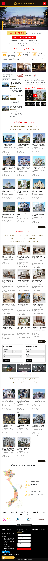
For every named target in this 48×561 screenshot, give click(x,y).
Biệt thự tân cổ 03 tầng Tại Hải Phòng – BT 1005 (16, 107)
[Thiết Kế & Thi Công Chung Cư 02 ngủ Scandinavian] (39, 321)
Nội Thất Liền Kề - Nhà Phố (30, 238)
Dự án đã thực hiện (24, 375)
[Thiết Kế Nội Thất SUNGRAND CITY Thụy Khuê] (9, 321)
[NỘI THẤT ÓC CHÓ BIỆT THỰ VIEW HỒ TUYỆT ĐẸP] (24, 250)
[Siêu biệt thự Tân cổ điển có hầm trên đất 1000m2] (39, 393)
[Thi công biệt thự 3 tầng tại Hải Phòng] (9, 418)
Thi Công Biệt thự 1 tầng (16, 379)
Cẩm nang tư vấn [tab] (15, 79)
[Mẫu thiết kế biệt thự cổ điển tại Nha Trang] (39, 183)
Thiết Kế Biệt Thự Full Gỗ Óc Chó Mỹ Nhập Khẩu (38, 305)
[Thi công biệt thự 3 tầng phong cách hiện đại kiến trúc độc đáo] (24, 393)
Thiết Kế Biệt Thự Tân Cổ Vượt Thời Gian (38, 167)
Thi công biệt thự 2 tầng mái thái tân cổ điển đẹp (8, 400)
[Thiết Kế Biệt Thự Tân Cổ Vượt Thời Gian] (39, 160)
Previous (25, 95)
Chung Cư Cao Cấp (24, 71)
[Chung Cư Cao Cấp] (24, 67)
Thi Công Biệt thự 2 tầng (31, 379)
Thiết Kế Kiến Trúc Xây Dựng (24, 122)
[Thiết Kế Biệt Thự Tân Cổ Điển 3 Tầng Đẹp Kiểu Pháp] (9, 160)
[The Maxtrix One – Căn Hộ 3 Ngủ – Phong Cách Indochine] (24, 321)
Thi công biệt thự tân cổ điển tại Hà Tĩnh (23, 449)
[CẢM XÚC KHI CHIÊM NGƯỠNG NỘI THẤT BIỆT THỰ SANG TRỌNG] (39, 250)
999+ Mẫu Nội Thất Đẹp (10, 235)
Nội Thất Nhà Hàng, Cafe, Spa (17, 241)
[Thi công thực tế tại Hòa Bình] (24, 418)
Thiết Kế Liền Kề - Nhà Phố (32, 129)
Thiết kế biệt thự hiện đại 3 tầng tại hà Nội (16, 96)
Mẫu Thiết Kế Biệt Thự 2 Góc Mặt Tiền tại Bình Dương (23, 191)
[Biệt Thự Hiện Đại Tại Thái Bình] (24, 206)
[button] (3, 18)
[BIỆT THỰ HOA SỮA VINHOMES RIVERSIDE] (9, 250)
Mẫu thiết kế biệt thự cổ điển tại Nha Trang (38, 190)
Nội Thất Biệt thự (24, 235)
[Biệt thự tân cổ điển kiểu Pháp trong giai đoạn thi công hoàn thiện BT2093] (9, 441)
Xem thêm (41, 227)
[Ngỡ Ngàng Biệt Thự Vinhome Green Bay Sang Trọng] (39, 274)
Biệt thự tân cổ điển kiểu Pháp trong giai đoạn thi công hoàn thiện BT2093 (8, 449)
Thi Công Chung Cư (33, 382)
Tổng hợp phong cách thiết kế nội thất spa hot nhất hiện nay (23, 306)
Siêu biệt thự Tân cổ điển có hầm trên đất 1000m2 (38, 400)
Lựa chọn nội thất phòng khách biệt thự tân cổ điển (8, 305)
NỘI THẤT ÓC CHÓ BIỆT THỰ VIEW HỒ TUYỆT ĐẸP (23, 257)
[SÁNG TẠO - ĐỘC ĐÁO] (4, 55)
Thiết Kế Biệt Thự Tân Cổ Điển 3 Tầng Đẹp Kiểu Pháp (8, 168)
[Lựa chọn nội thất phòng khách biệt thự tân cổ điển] (9, 298)
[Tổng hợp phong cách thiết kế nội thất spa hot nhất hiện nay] (24, 298)
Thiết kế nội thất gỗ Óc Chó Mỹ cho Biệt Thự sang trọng (23, 282)
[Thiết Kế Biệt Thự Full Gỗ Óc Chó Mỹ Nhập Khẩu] (39, 298)
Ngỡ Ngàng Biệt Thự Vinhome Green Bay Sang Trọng (38, 282)
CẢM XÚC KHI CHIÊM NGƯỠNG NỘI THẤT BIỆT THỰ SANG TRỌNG (38, 257)
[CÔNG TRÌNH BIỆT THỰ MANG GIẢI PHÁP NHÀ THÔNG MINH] (9, 274)
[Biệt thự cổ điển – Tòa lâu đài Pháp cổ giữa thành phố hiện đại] (24, 160)
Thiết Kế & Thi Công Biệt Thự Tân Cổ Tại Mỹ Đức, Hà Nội (38, 214)
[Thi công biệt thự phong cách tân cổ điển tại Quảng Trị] (39, 418)
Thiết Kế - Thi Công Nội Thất (24, 231)
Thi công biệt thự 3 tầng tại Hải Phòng (8, 426)
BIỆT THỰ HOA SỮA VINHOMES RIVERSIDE (7, 257)
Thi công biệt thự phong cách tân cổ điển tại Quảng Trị (38, 426)
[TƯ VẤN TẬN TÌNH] (19, 55)
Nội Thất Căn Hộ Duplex (37, 235)
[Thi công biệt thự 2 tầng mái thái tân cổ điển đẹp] (9, 393)
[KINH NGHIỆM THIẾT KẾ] (34, 55)
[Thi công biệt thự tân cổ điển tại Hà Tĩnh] (24, 441)
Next (43, 95)
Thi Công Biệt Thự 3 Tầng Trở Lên (17, 382)
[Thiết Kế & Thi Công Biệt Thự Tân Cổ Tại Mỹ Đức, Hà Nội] (39, 206)
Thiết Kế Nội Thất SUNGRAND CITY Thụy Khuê (8, 329)
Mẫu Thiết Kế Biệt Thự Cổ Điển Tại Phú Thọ (8, 190)
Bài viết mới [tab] (6, 79)
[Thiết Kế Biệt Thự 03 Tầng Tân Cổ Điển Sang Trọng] (5, 84)
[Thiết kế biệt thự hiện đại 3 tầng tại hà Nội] (5, 97)
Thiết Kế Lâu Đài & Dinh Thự (16, 129)
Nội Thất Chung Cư (15, 238)
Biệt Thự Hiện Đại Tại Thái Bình (23, 213)
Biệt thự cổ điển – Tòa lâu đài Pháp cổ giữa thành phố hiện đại (23, 168)
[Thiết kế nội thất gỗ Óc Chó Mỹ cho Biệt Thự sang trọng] (24, 274)
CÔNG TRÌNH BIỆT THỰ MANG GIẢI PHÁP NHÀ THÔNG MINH (8, 282)
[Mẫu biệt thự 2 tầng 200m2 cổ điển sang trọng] (9, 206)
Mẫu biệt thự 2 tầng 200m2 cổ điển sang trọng (8, 213)
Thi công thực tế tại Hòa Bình (23, 426)
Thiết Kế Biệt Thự (32, 126)
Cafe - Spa (39, 71)
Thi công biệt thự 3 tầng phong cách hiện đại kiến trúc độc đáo (23, 401)
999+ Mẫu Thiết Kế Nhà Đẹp (18, 126)
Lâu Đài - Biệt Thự (9, 71)
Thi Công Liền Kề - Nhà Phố (24, 385)
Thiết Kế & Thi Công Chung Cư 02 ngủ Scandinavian (39, 328)
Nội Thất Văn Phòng (33, 241)
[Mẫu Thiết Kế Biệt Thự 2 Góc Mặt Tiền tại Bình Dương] (24, 183)
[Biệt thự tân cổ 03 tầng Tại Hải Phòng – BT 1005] (5, 108)
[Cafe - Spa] (39, 67)
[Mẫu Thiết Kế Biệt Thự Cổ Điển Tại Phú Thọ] (9, 183)
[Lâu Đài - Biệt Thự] (9, 67)
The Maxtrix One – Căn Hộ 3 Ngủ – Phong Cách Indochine (23, 329)
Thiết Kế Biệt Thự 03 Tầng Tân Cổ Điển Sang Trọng (16, 83)
